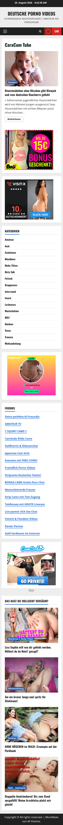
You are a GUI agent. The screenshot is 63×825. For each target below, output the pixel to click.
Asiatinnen (10, 252)
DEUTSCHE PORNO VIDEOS (31, 13)
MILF (7, 317)
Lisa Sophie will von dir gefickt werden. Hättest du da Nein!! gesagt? (28, 649)
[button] (5, 31)
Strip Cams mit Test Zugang (22, 497)
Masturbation (12, 311)
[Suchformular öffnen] (40, 31)
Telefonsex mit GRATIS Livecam (25, 504)
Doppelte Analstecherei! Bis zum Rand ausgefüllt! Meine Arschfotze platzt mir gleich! (28, 800)
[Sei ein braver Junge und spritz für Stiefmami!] (31, 675)
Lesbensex (10, 304)
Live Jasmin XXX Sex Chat (21, 511)
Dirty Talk (10, 272)
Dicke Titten (11, 265)
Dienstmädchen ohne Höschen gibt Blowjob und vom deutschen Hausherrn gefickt (31, 68)
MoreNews (51, 817)
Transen (9, 337)
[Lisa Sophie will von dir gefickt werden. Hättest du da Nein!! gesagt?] (31, 625)
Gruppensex (11, 285)
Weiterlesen (15, 119)
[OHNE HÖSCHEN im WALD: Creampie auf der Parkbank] (31, 724)
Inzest (8, 298)
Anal (7, 246)
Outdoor (9, 324)
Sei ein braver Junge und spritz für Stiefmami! (25, 699)
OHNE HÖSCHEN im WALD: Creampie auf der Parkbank (31, 748)
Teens (8, 330)
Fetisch (8, 278)
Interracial (10, 292)
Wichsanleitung (13, 343)
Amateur (12, 82)
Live (57, 31)
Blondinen (10, 259)
